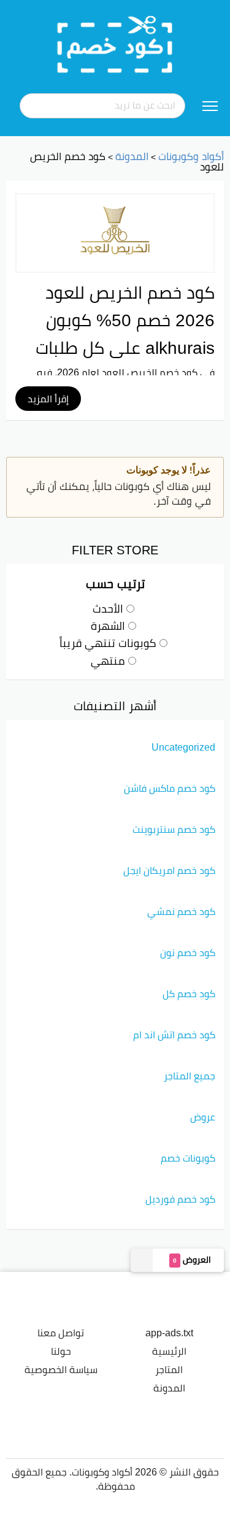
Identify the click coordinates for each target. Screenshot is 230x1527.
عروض (202, 1117)
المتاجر (169, 1369)
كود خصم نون (187, 952)
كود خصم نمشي (181, 911)
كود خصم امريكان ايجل (169, 870)
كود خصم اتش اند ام (174, 1034)
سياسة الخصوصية (61, 1369)
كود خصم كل (189, 993)
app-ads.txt (169, 1332)
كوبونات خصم (188, 1158)
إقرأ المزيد (48, 398)
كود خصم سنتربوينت (173, 829)
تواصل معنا (60, 1332)
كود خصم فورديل (180, 1199)
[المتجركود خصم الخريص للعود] (115, 233)
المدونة (169, 1388)
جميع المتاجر (189, 1075)
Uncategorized (183, 747)
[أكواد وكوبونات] (115, 44)
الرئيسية (169, 1351)
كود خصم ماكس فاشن (169, 788)
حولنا (61, 1351)
